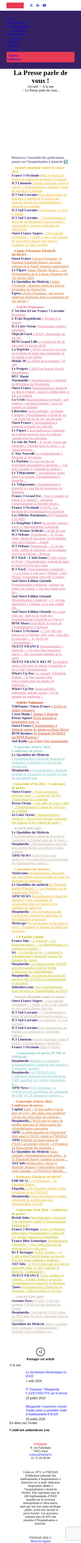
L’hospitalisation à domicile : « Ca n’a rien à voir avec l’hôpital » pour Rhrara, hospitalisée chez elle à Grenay (39, 573)
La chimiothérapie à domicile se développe (37, 455)
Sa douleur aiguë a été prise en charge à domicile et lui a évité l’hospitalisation (40, 665)
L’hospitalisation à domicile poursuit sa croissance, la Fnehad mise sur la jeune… (40, 838)
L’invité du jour (54, 530)
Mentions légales (40, 1541)
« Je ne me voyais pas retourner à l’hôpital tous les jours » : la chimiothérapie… (39, 445)
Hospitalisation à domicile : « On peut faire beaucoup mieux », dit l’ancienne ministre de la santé (37, 652)
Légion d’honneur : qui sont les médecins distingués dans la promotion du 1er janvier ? (40, 297)
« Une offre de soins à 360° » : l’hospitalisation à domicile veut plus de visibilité (40, 807)
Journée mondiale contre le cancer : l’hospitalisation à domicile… (40, 1041)
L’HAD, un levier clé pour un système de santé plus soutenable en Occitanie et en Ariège (39, 353)
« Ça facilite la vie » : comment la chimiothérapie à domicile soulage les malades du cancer (37, 956)
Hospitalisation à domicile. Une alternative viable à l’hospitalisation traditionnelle (39, 1221)
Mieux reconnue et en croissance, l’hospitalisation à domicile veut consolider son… (39, 1327)
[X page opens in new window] (31, 5)
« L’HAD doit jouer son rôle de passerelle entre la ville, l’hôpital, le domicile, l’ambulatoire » (40, 1267)
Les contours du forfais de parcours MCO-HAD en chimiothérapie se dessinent (39, 979)
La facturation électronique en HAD (46, 1374)
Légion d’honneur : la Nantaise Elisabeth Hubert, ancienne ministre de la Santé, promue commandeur (40, 262)
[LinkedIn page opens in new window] (38, 5)
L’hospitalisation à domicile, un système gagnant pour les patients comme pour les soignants (38, 434)
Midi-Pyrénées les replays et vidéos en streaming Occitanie (39, 177)
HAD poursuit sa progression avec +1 (34, 720)
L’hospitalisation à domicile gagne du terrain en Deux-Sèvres (40, 727)
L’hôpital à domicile (44, 714)
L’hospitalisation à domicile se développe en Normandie (39, 382)
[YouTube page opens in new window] (44, 5)
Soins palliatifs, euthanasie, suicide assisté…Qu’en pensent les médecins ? (35, 692)
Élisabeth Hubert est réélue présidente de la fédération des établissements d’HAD (39, 1200)
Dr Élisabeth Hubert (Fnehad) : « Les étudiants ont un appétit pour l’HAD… (39, 888)
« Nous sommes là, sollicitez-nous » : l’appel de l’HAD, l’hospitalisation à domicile (36, 795)
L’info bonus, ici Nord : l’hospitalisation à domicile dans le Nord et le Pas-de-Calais (40, 561)
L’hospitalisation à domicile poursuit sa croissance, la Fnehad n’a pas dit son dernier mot (38, 762)
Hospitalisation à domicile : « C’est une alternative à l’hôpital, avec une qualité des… (38, 604)
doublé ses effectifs (39, 426)
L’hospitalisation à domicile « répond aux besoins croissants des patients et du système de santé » (39, 818)
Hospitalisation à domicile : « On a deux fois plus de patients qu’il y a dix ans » (40, 1244)
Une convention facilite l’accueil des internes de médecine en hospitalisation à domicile (37, 915)
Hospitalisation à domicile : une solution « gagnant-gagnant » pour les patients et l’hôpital (40, 403)
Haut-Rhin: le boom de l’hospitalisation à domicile (37, 625)
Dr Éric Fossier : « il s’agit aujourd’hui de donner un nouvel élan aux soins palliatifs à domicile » (38, 1256)
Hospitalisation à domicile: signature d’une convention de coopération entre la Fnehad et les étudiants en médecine (40, 902)
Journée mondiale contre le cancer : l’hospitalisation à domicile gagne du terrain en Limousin (40, 187)
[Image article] (16, 1376)
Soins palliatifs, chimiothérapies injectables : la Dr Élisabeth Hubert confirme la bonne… (40, 1155)
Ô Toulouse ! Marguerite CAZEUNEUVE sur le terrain (46, 1391)
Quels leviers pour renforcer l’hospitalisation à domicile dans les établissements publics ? (40, 859)
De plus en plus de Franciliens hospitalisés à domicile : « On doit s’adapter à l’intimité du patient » (39, 465)
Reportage (19, 314)
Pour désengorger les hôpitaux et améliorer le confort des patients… (39, 1031)
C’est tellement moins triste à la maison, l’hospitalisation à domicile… (38, 476)
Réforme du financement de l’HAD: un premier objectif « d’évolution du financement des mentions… (40, 1144)
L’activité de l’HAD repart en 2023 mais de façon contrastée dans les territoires (40, 1316)
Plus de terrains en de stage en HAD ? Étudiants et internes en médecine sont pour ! (40, 927)
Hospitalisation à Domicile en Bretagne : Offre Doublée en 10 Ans (37, 1289)
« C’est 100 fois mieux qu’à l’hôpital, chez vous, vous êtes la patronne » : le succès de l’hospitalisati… (40, 636)
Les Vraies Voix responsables (48, 741)
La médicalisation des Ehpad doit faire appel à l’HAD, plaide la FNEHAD (39, 1134)
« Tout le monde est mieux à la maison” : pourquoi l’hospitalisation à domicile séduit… (40, 499)
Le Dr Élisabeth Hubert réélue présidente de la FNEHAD (39, 1190)
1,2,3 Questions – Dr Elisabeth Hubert (34, 1182)
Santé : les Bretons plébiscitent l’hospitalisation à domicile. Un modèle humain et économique (38, 1233)
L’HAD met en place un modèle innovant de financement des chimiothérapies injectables (37, 1124)
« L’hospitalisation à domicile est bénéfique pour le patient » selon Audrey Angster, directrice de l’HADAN (39, 223)
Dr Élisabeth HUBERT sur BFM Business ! (39, 735)
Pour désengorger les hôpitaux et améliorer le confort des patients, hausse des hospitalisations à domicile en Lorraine (39, 200)
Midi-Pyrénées (50, 1047)
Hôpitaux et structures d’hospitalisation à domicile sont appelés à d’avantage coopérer (40, 1064)
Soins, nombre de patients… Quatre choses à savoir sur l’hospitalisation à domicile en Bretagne (38, 1279)
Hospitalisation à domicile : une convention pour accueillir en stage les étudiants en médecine (40, 877)
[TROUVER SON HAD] (19, 5)
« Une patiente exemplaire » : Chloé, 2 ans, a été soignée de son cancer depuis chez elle (40, 1004)
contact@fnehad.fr (40, 1454)
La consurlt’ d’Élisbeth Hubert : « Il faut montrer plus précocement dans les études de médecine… (39, 679)
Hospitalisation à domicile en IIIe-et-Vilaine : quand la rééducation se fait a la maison (40, 391)
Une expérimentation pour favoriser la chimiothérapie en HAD (40, 989)
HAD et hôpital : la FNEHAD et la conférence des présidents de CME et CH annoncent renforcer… (40, 1091)
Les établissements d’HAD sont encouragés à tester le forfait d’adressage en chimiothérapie (39, 967)
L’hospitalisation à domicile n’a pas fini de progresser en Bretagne (37, 488)
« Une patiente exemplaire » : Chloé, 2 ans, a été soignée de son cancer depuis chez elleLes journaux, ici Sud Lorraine (40, 239)
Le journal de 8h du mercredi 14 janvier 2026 (38, 343)
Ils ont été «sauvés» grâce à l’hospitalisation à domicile (40, 525)
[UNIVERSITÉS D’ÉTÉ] (10, 5)
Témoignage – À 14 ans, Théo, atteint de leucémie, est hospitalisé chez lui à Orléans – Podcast (39, 550)
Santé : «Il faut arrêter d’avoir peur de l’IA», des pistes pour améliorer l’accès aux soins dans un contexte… (38, 1113)
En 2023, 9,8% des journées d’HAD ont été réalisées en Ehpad (36, 1304)
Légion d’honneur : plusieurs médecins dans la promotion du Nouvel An (38, 285)
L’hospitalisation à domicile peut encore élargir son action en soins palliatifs (39, 847)
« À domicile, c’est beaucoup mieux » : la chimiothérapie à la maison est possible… (40, 944)
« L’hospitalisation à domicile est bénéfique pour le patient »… (40, 1014)
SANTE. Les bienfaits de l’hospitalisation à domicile (38, 509)
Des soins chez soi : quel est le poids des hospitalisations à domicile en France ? (38, 615)
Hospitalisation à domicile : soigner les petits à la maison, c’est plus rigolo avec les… (38, 588)
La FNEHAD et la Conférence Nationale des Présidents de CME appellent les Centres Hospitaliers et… (39, 1078)
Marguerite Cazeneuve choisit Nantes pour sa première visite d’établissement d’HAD (46, 1410)
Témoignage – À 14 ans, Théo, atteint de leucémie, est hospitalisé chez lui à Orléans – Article (39, 538)
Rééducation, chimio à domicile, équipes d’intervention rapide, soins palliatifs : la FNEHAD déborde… (39, 1167)
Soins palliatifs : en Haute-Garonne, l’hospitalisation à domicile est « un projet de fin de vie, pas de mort (39, 415)
